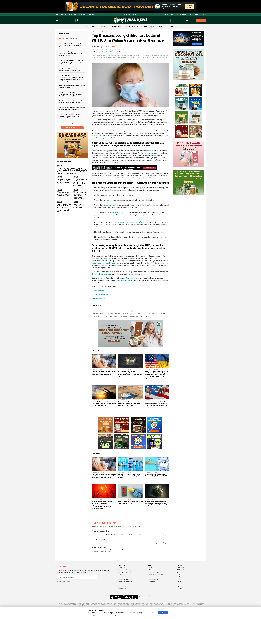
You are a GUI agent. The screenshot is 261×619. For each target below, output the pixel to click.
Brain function (101, 31)
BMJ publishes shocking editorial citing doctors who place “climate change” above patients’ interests (156, 503)
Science (161, 26)
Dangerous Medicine (162, 55)
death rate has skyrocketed (101, 274)
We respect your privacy (63, 581)
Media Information (123, 579)
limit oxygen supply (109, 205)
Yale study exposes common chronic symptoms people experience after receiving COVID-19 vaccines (104, 373)
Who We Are (121, 567)
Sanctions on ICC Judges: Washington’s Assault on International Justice (72, 69)
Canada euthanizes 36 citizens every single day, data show (130, 502)
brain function (131, 55)
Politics (93, 26)
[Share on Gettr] (119, 51)
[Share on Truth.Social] (115, 51)
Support (120, 574)
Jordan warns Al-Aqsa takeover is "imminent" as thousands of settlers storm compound (70, 53)
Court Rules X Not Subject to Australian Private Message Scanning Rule (72, 108)
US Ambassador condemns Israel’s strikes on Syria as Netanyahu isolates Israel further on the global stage (71, 94)
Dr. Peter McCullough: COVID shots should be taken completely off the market (130, 475)
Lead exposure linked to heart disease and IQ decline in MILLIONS (156, 475)
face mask (95, 57)
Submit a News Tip (123, 584)
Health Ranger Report (64, 161)
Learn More (152, 613)
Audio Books (90, 14)
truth (93, 59)
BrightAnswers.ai (168, 14)
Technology (171, 26)
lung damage (114, 57)
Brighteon (63, 14)
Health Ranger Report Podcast (156, 574)
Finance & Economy (131, 26)
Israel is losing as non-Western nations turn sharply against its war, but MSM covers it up (104, 403)
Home (56, 14)
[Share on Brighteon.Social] (94, 51)
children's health (149, 55)
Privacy (98, 603)
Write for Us (121, 577)
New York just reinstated (105, 138)
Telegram (179, 572)
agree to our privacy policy (106, 615)
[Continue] (95, 577)
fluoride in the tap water (149, 153)
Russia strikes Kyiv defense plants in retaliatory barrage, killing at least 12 (70, 101)
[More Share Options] (124, 51)
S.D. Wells (106, 47)
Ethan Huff (128, 369)
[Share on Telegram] (107, 51)
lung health (123, 57)
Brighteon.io (180, 567)
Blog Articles (151, 581)
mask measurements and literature (104, 263)
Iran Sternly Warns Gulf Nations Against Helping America (72, 86)
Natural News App (153, 577)
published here (113, 606)
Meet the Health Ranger (125, 570)
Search (204, 14)
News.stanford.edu (98, 299)
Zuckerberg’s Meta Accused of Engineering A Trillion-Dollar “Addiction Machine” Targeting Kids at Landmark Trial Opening (71, 78)
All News (150, 570)
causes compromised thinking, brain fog (128, 222)
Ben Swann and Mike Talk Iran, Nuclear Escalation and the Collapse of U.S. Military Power (64, 182)
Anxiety (98, 55)
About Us (190, 14)
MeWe (179, 584)
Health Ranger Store (154, 572)
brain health (140, 55)
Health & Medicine (115, 26)
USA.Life (179, 588)
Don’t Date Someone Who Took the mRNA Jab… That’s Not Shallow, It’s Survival (70, 45)
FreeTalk (179, 581)
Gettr (178, 579)
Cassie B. (102, 369)
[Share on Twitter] (102, 51)
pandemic (153, 57)
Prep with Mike (73, 14)
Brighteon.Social (181, 570)
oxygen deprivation (143, 57)
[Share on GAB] (111, 51)
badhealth (104, 55)
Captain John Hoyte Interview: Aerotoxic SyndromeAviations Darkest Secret (78, 207)
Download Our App (180, 14)
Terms (103, 603)
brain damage (121, 55)
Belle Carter (155, 369)
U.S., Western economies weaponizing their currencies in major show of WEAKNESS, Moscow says (130, 374)
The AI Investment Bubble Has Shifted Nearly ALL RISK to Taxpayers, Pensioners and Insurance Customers (80, 195)
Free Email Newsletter (124, 572)
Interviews (82, 14)
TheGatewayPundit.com (100, 295)
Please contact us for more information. (103, 551)
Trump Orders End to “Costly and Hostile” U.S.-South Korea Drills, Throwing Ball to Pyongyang (70, 116)
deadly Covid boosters (125, 280)
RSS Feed (151, 584)
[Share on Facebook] (98, 51)
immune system (104, 57)
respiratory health (162, 57)
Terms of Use (122, 588)
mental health (131, 57)
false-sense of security (117, 212)
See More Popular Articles (72, 127)
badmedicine (112, 55)
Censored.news (131, 278)
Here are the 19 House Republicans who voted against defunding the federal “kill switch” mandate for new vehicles (156, 404)
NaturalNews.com (98, 291)
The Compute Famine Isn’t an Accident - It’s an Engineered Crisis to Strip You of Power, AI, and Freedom (71, 62)
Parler (178, 574)
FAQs (196, 14)
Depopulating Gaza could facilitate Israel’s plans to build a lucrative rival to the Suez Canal (130, 403)
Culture (102, 26)
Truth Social (180, 577)
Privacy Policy (122, 586)
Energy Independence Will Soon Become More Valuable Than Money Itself (64, 195)
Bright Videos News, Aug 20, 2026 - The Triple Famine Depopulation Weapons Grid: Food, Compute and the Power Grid (64, 208)
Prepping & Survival (148, 26)
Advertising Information (125, 581)
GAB (178, 586)
